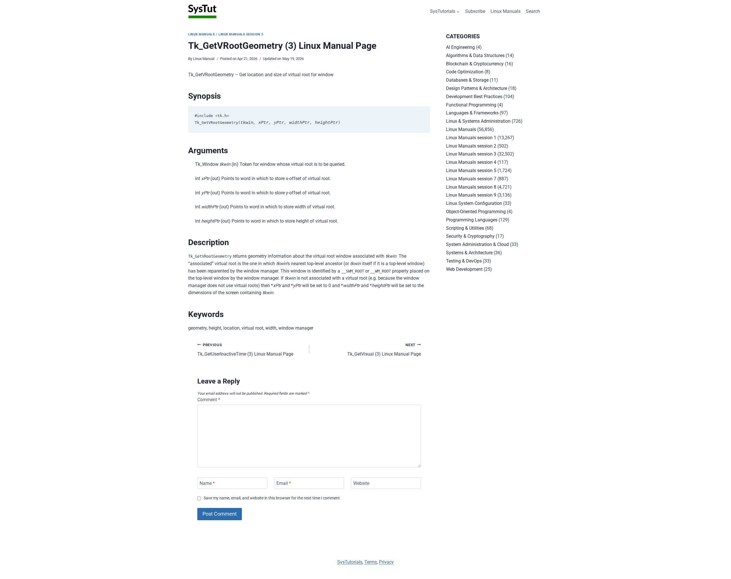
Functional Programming (471, 105)
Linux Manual (203, 59)
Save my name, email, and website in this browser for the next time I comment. (272, 498)
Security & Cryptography (470, 236)
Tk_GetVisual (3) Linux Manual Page (384, 350)
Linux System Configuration (474, 203)
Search (533, 11)
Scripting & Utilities (465, 228)
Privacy (386, 562)
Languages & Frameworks (472, 113)
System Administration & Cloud (477, 244)
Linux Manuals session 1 (471, 137)
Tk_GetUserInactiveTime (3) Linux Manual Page (245, 350)
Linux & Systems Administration (478, 121)
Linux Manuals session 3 (240, 34)
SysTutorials (349, 562)
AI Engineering (460, 47)
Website (361, 483)
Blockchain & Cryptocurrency (475, 63)
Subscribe (475, 11)
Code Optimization (464, 71)
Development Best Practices (474, 96)
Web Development (464, 269)
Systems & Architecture (469, 252)
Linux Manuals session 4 (471, 162)
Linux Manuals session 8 (471, 187)
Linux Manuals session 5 (471, 170)
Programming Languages (471, 220)
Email (283, 483)
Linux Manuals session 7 (471, 178)
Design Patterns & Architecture (476, 88)
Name (207, 483)
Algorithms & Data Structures (475, 55)
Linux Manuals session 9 (471, 195)
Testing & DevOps (464, 261)
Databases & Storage (467, 80)
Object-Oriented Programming (476, 211)
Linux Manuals (506, 11)
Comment (208, 399)
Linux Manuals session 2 (471, 146)
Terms (370, 562)
